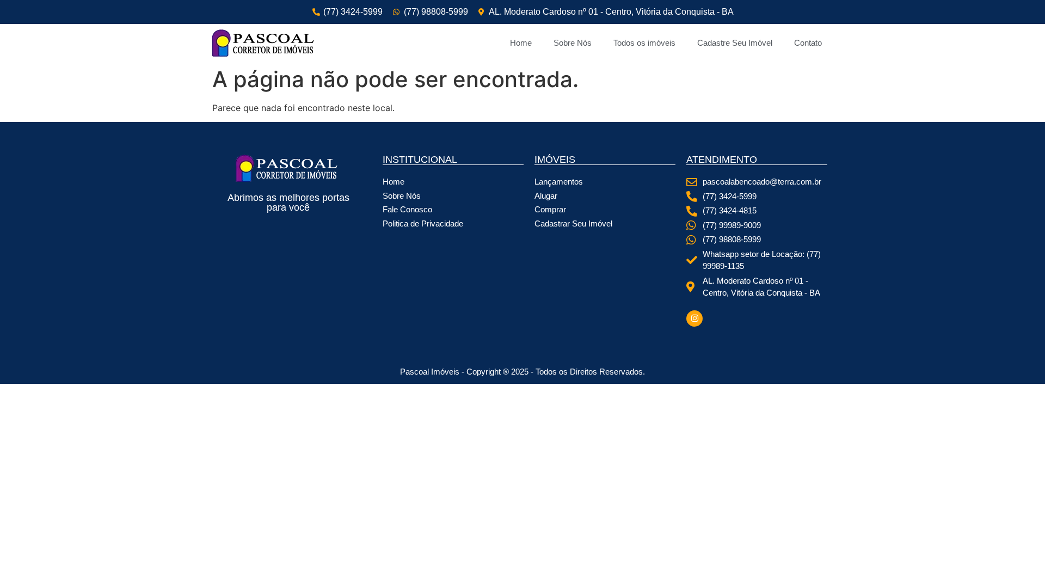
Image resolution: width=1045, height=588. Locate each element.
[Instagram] (694, 318)
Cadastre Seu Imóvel (734, 42)
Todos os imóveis (644, 42)
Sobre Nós (573, 42)
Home (521, 42)
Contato (808, 42)
